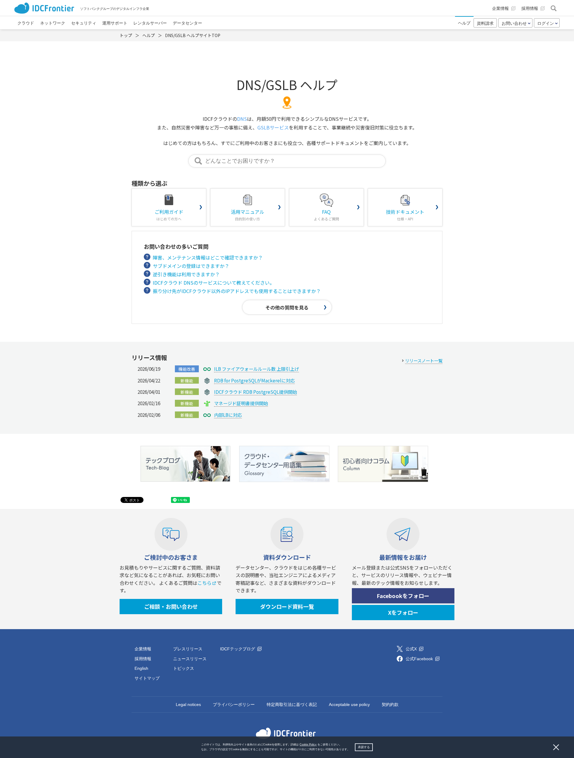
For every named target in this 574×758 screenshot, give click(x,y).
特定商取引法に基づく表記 (292, 704)
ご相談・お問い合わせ (171, 606)
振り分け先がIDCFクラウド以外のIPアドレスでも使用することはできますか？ (237, 291)
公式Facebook (420, 658)
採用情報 (143, 658)
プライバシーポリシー (234, 704)
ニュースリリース (190, 658)
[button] (351, 749)
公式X (412, 648)
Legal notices (188, 704)
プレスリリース (187, 648)
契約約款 (390, 704)
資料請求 (485, 23)
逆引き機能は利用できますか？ (186, 274)
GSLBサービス (273, 127)
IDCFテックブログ (238, 648)
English (141, 668)
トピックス (183, 668)
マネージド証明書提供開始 (241, 403)
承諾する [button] (364, 747)
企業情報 (143, 648)
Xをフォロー (403, 612)
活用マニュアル (247, 214)
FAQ (326, 214)
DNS (242, 118)
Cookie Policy (308, 744)
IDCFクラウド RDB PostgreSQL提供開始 (255, 391)
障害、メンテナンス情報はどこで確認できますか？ (208, 257)
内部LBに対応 (228, 414)
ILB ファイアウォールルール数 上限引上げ (256, 368)
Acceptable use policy (349, 704)
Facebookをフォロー (403, 596)
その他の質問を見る (287, 307)
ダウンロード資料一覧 (287, 606)
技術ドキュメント (405, 214)
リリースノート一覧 (423, 360)
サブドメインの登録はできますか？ (191, 265)
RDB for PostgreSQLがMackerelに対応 (254, 380)
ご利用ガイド (169, 214)
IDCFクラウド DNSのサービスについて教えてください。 (213, 282)
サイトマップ (147, 678)
